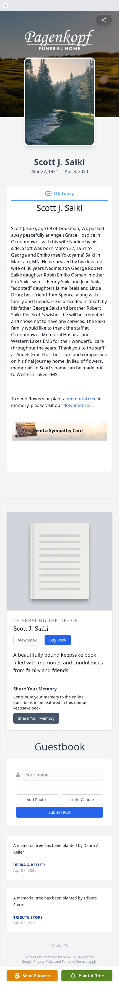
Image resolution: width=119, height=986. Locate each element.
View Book (27, 640)
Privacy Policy (43, 961)
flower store (76, 405)
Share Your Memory (36, 718)
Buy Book (57, 640)
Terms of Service (74, 961)
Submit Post (59, 812)
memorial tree (82, 399)
